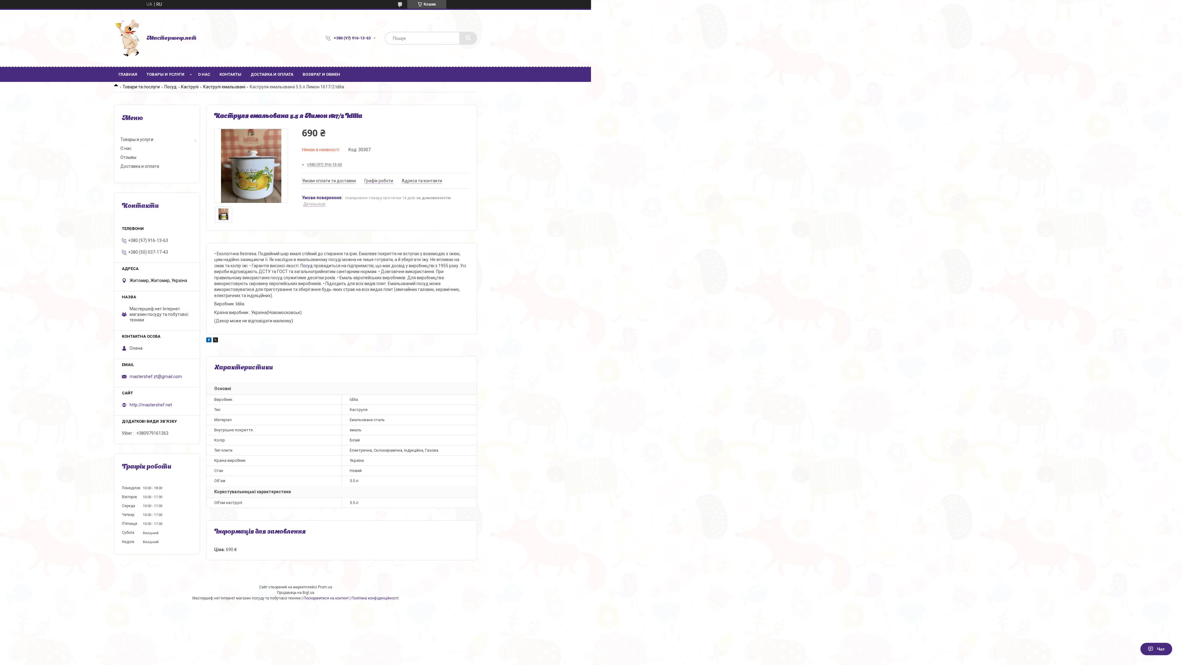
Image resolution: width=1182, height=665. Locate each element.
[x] (215, 340)
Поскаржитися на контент (326, 598)
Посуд (170, 86)
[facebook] (208, 340)
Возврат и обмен (321, 74)
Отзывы (128, 157)
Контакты (230, 74)
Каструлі (190, 86)
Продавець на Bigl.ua (295, 592)
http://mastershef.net (151, 404)
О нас (204, 74)
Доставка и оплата (272, 74)
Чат (1161, 649)
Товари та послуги (141, 86)
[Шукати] (468, 38)
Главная (128, 74)
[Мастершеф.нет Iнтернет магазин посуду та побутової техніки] (127, 38)
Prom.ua (325, 587)
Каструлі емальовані (224, 86)
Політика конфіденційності (375, 598)
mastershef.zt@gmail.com (156, 376)
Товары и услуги (165, 74)
